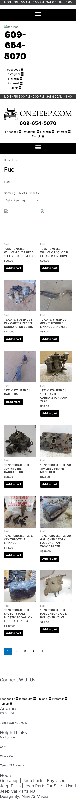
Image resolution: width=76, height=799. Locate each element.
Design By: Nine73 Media (24, 796)
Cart (3, 746)
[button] (38, 14)
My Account (8, 737)
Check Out (7, 756)
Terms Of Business (12, 765)
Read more (13, 401)
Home (7, 160)
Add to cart (13, 268)
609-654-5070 (15, 45)
